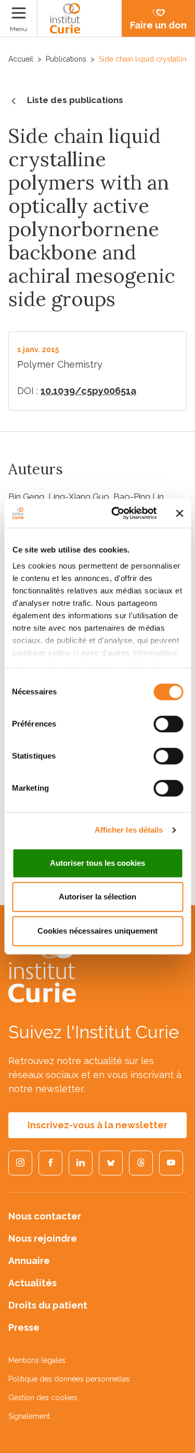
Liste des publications (75, 100)
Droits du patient (47, 1305)
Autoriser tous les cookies (97, 863)
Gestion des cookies (42, 1397)
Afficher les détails (129, 829)
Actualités (32, 1282)
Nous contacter (44, 1216)
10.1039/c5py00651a (88, 390)
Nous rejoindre (42, 1238)
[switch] (168, 724)
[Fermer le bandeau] (179, 513)
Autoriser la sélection (97, 896)
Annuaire (29, 1260)
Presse (24, 1327)
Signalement (29, 1416)
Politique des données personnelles (69, 1379)
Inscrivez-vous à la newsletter (97, 1125)
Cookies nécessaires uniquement (97, 930)
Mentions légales (37, 1360)
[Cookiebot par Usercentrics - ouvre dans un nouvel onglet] (116, 513)
